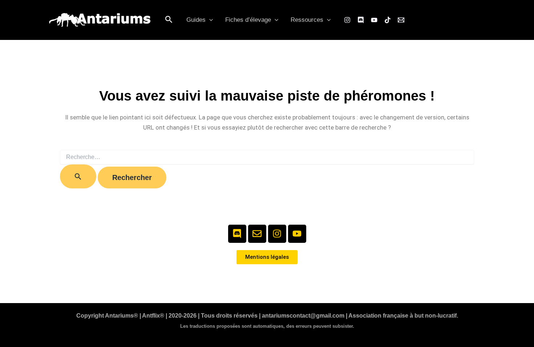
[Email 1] (401, 20)
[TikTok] (387, 20)
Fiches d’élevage (248, 19)
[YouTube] (374, 20)
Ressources (307, 19)
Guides (196, 19)
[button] (169, 19)
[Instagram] (347, 20)
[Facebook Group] (360, 20)
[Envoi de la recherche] (78, 176)
